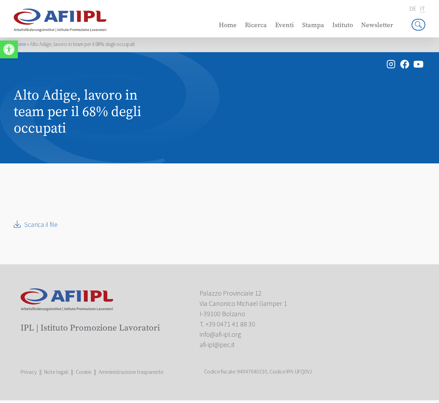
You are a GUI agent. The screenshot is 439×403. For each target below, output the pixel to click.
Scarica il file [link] (41, 225)
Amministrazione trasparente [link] (131, 372)
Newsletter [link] (377, 25)
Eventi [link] (284, 25)
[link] (9, 49)
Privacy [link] (29, 372)
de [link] (412, 9)
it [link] (422, 9)
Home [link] (228, 25)
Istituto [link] (342, 25)
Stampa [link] (313, 25)
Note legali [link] (56, 372)
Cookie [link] (83, 372)
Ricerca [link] (256, 25)
